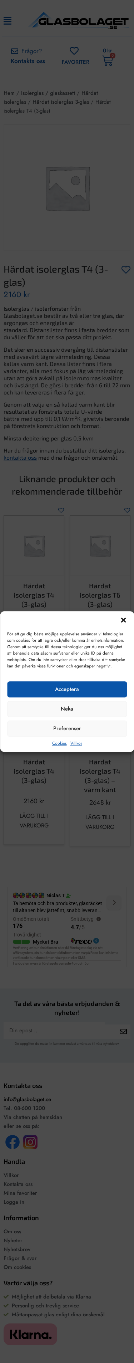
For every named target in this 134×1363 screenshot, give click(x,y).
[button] (123, 620)
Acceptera (67, 689)
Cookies (59, 743)
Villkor (76, 743)
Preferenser (67, 729)
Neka (67, 709)
